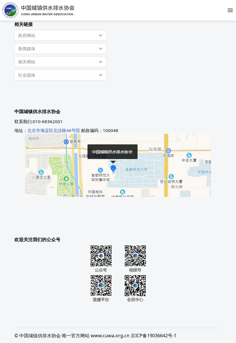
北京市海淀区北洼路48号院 (53, 130)
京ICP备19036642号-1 (153, 335)
